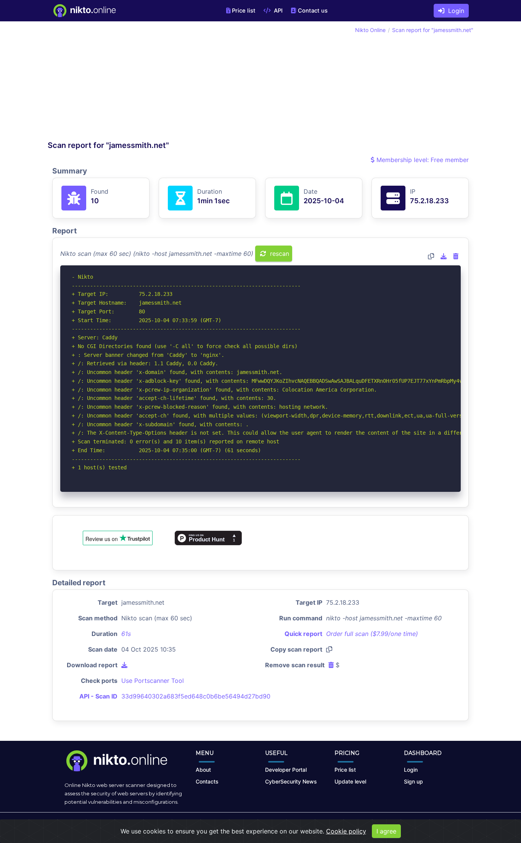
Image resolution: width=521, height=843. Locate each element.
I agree (386, 831)
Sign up (413, 781)
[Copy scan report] (431, 256)
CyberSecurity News (291, 781)
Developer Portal (286, 769)
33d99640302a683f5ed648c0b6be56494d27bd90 (195, 696)
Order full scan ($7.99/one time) (372, 633)
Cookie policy (346, 831)
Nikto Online (370, 30)
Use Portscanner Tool (152, 680)
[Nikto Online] (84, 10)
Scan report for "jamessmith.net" (432, 30)
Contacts (207, 781)
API (277, 10)
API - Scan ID (98, 696)
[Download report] (443, 256)
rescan (278, 253)
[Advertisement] (154, 83)
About (203, 769)
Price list (244, 10)
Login (454, 10)
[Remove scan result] (456, 256)
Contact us (313, 10)
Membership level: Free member (422, 160)
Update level (350, 781)
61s (126, 633)
